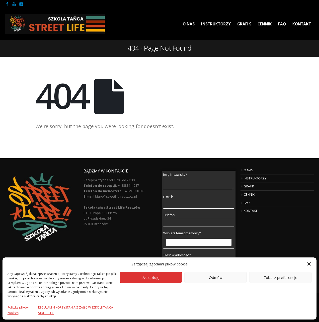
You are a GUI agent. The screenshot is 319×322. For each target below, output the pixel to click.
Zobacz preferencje (280, 277)
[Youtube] (14, 4)
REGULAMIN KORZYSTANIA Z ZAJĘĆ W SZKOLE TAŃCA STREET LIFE (75, 310)
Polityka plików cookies (17, 310)
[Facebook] (7, 4)
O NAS (189, 24)
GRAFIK (244, 24)
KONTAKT (301, 24)
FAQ (282, 24)
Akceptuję (151, 277)
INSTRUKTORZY (216, 24)
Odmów (216, 277)
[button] (309, 263)
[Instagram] (21, 4)
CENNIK (264, 24)
